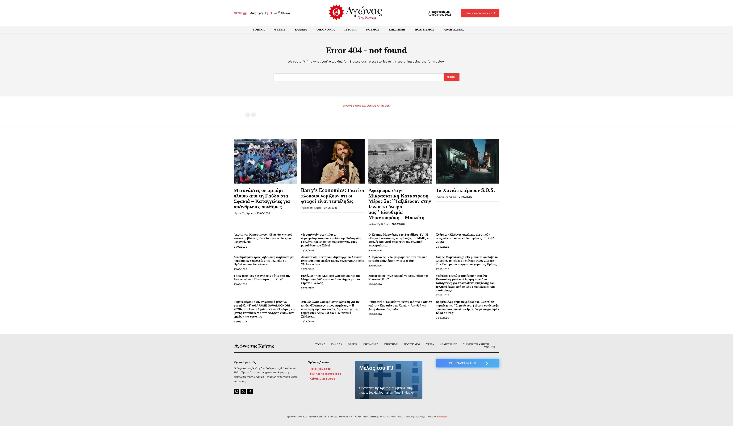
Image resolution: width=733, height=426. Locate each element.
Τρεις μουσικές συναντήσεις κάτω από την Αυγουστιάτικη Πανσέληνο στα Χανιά (262, 277)
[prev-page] (247, 114)
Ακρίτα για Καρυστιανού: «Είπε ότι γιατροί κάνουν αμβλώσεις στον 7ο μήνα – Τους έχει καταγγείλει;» (263, 238)
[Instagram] (236, 391)
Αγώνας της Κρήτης (243, 213)
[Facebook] (250, 391)
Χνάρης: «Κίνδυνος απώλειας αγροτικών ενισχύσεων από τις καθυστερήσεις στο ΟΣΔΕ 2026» (466, 238)
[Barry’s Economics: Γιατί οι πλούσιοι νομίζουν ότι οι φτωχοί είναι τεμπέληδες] (333, 161)
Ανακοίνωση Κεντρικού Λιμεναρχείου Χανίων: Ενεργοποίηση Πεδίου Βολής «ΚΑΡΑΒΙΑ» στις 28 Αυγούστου (332, 260)
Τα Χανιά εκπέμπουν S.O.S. (465, 190)
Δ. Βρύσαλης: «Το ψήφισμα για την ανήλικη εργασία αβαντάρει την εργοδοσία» (397, 258)
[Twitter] (243, 391)
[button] (260, 13)
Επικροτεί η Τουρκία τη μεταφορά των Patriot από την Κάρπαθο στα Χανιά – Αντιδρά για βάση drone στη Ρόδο (400, 305)
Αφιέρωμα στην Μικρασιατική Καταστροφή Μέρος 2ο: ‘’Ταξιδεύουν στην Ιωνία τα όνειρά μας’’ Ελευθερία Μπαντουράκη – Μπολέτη (399, 204)
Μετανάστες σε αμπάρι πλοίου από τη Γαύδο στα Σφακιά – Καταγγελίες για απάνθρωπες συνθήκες (262, 198)
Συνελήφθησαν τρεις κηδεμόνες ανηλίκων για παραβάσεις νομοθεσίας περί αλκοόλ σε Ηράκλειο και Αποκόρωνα (264, 260)
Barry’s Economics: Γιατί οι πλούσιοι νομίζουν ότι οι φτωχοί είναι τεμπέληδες (332, 195)
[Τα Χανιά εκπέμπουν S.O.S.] (467, 161)
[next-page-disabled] (253, 114)
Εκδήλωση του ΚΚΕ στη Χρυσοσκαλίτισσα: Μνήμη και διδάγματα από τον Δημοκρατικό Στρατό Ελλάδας (330, 279)
